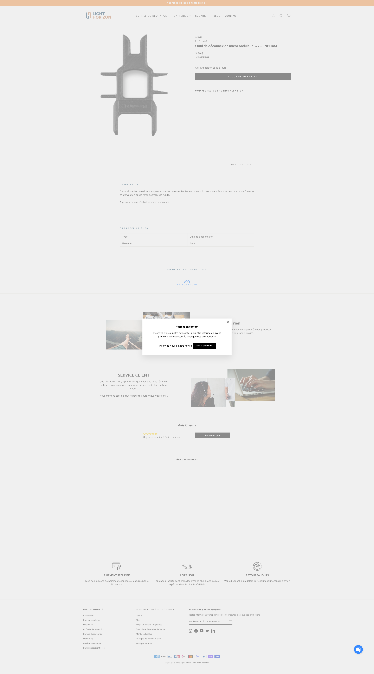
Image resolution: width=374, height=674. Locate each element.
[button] (358, 649)
